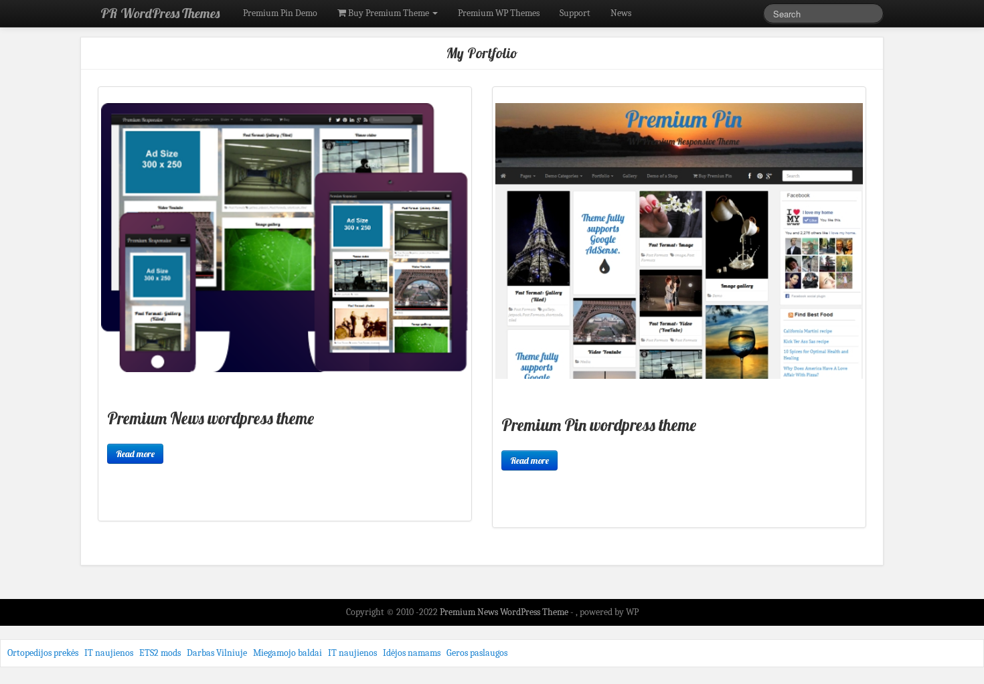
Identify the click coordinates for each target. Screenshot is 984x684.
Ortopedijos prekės (42, 653)
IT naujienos (108, 653)
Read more (135, 454)
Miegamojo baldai (287, 653)
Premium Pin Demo (280, 13)
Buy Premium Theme (388, 13)
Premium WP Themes (499, 13)
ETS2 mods (160, 653)
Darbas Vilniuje (217, 653)
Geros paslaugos (476, 653)
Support (575, 13)
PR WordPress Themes (160, 13)
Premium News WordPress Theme (505, 612)
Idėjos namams (411, 653)
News (620, 13)
